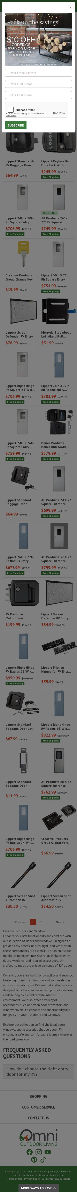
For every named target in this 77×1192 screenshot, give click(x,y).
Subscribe (16, 125)
